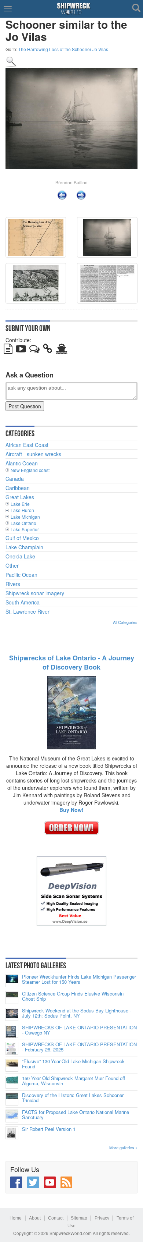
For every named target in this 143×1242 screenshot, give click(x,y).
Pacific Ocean (21, 574)
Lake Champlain (24, 547)
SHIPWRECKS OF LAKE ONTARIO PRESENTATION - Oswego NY (79, 1030)
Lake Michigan (25, 517)
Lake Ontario (23, 523)
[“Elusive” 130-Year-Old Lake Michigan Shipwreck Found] (12, 1065)
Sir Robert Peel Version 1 (49, 1129)
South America (23, 602)
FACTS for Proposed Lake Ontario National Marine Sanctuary (75, 1115)
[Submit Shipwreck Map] (61, 350)
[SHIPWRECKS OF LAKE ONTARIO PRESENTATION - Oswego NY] (12, 1031)
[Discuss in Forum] (34, 350)
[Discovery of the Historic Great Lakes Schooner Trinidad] (12, 1099)
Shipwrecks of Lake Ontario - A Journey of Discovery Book (71, 662)
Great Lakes (20, 497)
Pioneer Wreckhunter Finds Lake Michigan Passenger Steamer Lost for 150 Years (79, 979)
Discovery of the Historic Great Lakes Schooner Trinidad (73, 1098)
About (35, 1218)
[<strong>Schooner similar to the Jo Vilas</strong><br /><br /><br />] (11, 61)
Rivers (13, 584)
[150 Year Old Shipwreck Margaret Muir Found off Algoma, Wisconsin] (12, 1082)
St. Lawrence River (28, 611)
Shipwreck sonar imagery (35, 593)
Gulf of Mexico (22, 538)
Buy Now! (71, 809)
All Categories (125, 622)
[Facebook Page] (16, 1182)
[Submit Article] (8, 350)
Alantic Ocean (22, 463)
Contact (55, 1218)
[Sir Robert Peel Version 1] (12, 1132)
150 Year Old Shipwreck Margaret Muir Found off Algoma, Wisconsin (73, 1081)
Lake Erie (20, 504)
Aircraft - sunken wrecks (33, 454)
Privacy (102, 1218)
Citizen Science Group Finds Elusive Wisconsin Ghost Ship (73, 996)
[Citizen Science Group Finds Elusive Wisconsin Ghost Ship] (12, 997)
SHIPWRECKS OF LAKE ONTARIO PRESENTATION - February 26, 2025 (79, 1047)
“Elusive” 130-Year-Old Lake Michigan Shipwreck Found (73, 1064)
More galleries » (123, 1147)
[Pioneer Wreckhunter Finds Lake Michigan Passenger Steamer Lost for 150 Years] (12, 980)
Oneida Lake (20, 556)
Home (16, 1218)
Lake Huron (22, 510)
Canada (15, 478)
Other (12, 565)
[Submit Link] (47, 350)
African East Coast (27, 444)
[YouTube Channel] (50, 1182)
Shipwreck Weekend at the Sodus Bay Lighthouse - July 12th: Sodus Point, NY (76, 1013)
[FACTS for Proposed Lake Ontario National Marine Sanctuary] (12, 1116)
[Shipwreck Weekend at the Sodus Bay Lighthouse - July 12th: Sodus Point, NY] (12, 1014)
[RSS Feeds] (66, 1182)
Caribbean (18, 488)
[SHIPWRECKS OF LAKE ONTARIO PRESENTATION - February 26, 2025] (12, 1048)
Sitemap (79, 1218)
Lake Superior (25, 529)
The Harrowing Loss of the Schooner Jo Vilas (63, 49)
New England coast (30, 470)
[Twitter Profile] (33, 1182)
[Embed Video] (21, 350)
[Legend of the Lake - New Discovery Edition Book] (71, 712)
